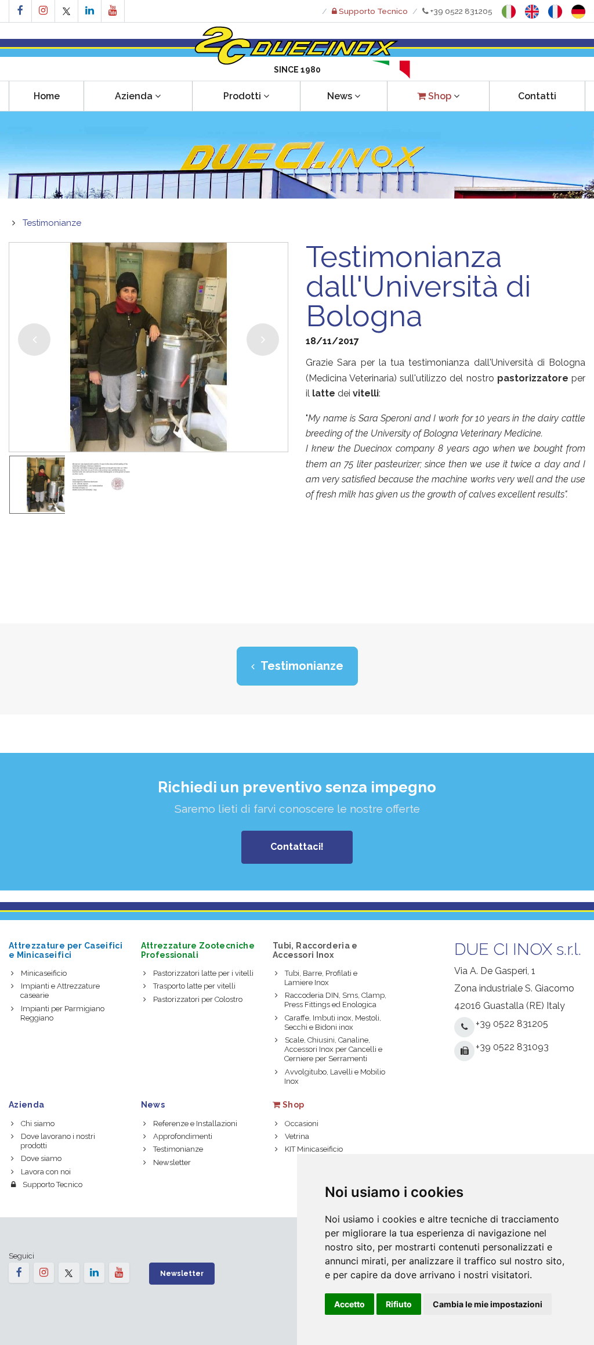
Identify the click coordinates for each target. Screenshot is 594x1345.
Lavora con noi (46, 1171)
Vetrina (297, 1136)
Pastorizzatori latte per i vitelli (203, 973)
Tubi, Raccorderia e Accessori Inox (315, 950)
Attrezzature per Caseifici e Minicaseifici (65, 950)
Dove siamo (41, 1158)
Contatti (537, 96)
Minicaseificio (44, 973)
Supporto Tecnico (52, 1184)
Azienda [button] (134, 96)
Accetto (349, 1304)
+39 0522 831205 (460, 11)
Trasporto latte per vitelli (194, 986)
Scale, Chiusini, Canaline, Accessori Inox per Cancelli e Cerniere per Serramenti (333, 1049)
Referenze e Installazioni (195, 1123)
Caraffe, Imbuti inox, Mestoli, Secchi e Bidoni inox (332, 1023)
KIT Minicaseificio (314, 1149)
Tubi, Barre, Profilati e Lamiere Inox (320, 978)
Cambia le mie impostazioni (487, 1304)
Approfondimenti (182, 1136)
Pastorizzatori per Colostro (197, 999)
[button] (438, 96)
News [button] (339, 96)
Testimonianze (52, 223)
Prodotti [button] (242, 96)
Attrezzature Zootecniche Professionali (198, 950)
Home (47, 96)
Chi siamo (38, 1123)
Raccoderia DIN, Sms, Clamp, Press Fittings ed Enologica (335, 1000)
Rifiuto (399, 1304)
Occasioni (301, 1123)
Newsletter (172, 1162)
